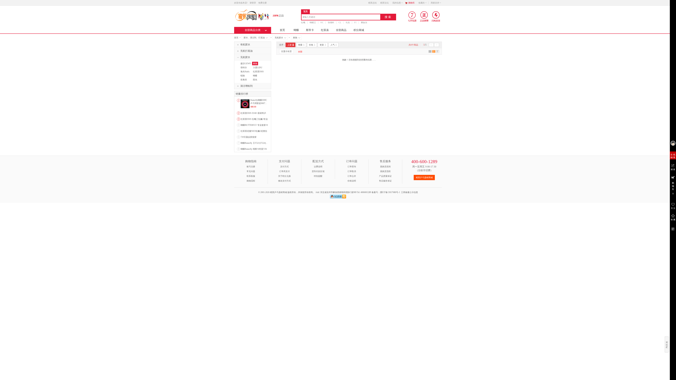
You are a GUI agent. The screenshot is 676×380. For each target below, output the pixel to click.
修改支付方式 (284, 181)
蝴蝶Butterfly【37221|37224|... (254, 143)
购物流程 (251, 181)
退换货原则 (385, 166)
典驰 (295, 37)
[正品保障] (277, 15)
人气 (332, 45)
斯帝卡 (310, 30)
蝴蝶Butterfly (255, 77)
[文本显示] (437, 52)
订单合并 (352, 176)
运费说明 (318, 166)
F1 (355, 22)
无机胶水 (279, 37)
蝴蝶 (296, 30)
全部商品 (341, 30)
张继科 (331, 22)
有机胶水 (245, 44)
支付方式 (284, 166)
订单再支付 (284, 171)
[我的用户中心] (673, 143)
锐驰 (242, 75)
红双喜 (325, 30)
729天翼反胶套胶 (248, 137)
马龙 (348, 22)
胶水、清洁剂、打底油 (254, 37)
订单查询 (352, 166)
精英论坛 (384, 3)
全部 (300, 51)
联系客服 (251, 176)
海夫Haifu (244, 71)
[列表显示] (430, 52)
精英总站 (372, 3)
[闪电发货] (436, 16)
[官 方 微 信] (673, 228)
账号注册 (251, 166)
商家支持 (435, 3)
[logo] (252, 14)
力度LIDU (257, 67)
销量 (300, 45)
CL (340, 22)
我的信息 (396, 3)
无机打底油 (246, 51)
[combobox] (341, 17)
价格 (311, 45)
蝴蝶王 (313, 22)
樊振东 (364, 22)
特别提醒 (318, 176)
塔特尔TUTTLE (243, 69)
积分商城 (358, 30)
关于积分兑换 (284, 176)
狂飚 (303, 22)
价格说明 (352, 181)
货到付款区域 (318, 171)
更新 (322, 45)
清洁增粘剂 (246, 86)
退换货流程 (385, 171)
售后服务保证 (385, 181)
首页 (282, 30)
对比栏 (667, 345)
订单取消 (352, 171)
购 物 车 (673, 188)
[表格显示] (433, 52)
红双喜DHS (258, 71)
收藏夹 (421, 3)
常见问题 (251, 171)
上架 (289, 45)
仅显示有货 (286, 51)
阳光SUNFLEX (257, 81)
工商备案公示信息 (409, 192)
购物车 (411, 3)
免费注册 (262, 3)
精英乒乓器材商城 (424, 177)
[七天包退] (412, 16)
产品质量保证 (385, 176)
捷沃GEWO (245, 63)
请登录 (253, 3)
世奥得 (243, 79)
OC (321, 22)
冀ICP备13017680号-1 (390, 192)
